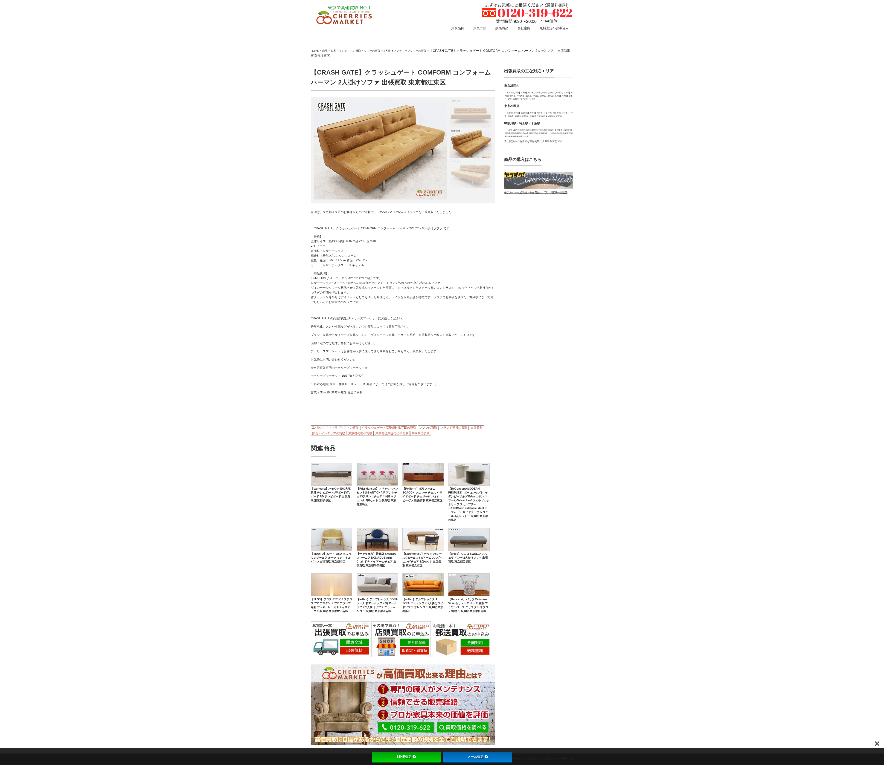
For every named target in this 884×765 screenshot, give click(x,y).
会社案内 (524, 28)
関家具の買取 (421, 433)
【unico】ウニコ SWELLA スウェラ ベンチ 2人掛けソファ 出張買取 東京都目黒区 (468, 557)
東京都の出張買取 (360, 433)
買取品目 (457, 28)
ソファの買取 (372, 50)
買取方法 (479, 28)
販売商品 (501, 28)
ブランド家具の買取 (453, 427)
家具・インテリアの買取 (346, 50)
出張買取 (477, 427)
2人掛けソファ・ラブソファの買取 (405, 50)
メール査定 (476, 757)
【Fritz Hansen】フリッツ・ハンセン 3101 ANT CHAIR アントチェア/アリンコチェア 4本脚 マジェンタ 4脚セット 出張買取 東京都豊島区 (377, 496)
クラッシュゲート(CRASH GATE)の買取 (389, 427)
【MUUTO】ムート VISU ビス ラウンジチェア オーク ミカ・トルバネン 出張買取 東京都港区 (331, 557)
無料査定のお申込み (554, 28)
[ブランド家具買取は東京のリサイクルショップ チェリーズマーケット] (344, 15)
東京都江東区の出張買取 (391, 433)
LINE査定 (404, 757)
